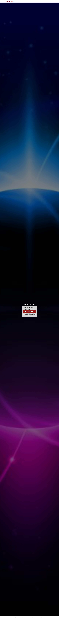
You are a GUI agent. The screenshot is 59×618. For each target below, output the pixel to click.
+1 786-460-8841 (30, 311)
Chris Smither (10, 1)
